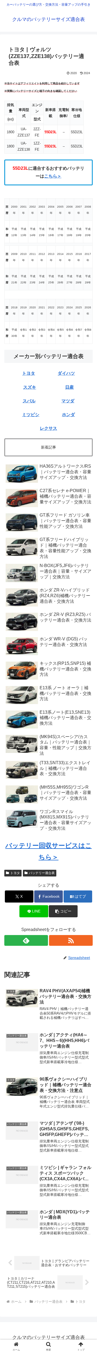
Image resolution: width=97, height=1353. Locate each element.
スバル (29, 401)
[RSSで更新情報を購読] (71, 940)
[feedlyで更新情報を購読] (26, 940)
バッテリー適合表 (42, 873)
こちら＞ (52, 176)
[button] (86, 914)
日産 (69, 387)
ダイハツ (66, 373)
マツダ (67, 401)
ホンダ (68, 414)
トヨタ (28, 373)
